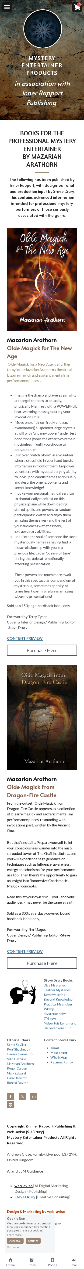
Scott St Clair (16, 1045)
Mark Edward (16, 1073)
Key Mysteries (54, 995)
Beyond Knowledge (58, 999)
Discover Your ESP (57, 1028)
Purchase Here (42, 650)
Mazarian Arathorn (20, 1064)
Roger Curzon (17, 1068)
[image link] (42, 28)
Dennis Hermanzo (20, 1054)
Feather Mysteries (57, 990)
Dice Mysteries (55, 985)
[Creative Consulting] (53, 1197)
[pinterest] (10, 1104)
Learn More (14, 1234)
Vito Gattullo (16, 1059)
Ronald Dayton (17, 1083)
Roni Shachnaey (18, 1049)
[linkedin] (33, 1096)
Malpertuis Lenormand (60, 1023)
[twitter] (22, 1096)
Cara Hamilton (17, 1078)
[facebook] (10, 1096)
